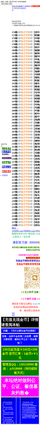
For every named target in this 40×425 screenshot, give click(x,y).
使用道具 (27, 6)
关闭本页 (23, 8)
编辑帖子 (21, 6)
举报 (13, 315)
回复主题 (15, 6)
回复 (13, 313)
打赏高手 (5, 175)
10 (21, 417)
